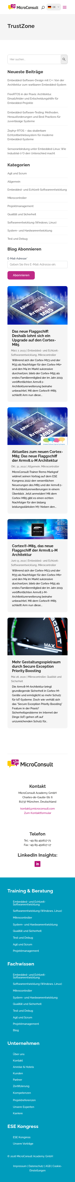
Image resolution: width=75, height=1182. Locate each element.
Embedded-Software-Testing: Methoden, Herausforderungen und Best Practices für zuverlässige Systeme (33, 117)
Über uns (18, 1054)
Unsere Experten (23, 1107)
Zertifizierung (21, 1086)
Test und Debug (17, 238)
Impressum (20, 1166)
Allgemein (34, 466)
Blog (16, 1030)
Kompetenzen (22, 1093)
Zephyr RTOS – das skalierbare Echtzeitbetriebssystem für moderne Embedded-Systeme (30, 135)
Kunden (18, 1073)
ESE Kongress (21, 1137)
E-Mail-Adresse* (17, 258)
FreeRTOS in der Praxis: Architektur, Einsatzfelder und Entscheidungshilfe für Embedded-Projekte (32, 99)
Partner (17, 1079)
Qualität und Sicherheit (21, 214)
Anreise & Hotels (23, 1067)
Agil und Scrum (17, 173)
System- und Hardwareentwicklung (29, 230)
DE (54, 7)
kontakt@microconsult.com (37, 808)
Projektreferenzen (24, 1100)
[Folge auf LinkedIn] (37, 864)
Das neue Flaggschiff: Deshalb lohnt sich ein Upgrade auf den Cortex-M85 (34, 338)
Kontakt (18, 1060)
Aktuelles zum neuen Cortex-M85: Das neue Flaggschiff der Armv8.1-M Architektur (37, 456)
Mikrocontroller (47, 354)
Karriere (18, 1113)
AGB (48, 1166)
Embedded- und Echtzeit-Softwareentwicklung (37, 189)
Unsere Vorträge (23, 1143)
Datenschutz (36, 1166)
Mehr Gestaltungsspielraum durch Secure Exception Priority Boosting (36, 666)
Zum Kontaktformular (37, 813)
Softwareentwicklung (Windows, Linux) (31, 222)
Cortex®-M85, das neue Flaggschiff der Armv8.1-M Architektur (35, 550)
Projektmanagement (20, 206)
